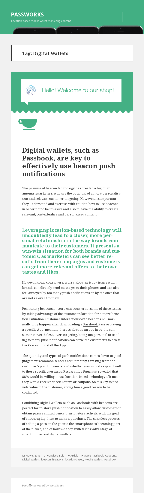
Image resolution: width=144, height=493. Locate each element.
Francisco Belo (55, 455)
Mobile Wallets (94, 459)
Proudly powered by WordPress (43, 485)
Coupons (110, 455)
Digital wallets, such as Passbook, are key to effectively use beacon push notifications (68, 162)
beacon (51, 188)
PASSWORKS (27, 14)
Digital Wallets (31, 459)
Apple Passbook (94, 455)
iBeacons (58, 459)
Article (74, 455)
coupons (84, 382)
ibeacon (46, 459)
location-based (74, 459)
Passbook (90, 324)
